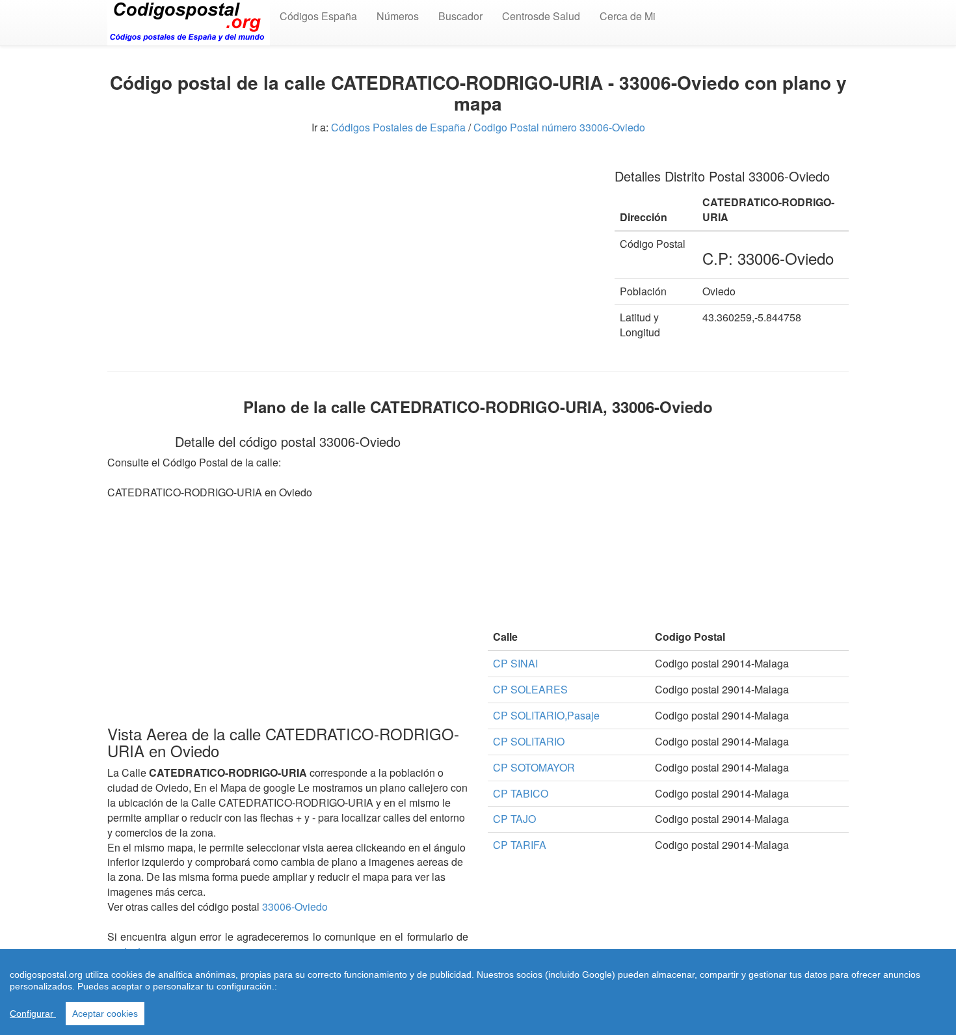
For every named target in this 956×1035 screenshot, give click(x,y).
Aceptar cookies (105, 1013)
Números (398, 15)
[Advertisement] (351, 247)
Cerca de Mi (628, 15)
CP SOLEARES (530, 689)
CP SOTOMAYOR (534, 767)
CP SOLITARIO (528, 741)
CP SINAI (515, 663)
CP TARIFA (519, 844)
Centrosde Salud (541, 15)
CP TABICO (520, 793)
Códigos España (318, 15)
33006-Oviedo (295, 906)
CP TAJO (514, 818)
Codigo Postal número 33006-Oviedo (559, 127)
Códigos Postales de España (398, 127)
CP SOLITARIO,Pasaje (546, 715)
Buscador (460, 15)
